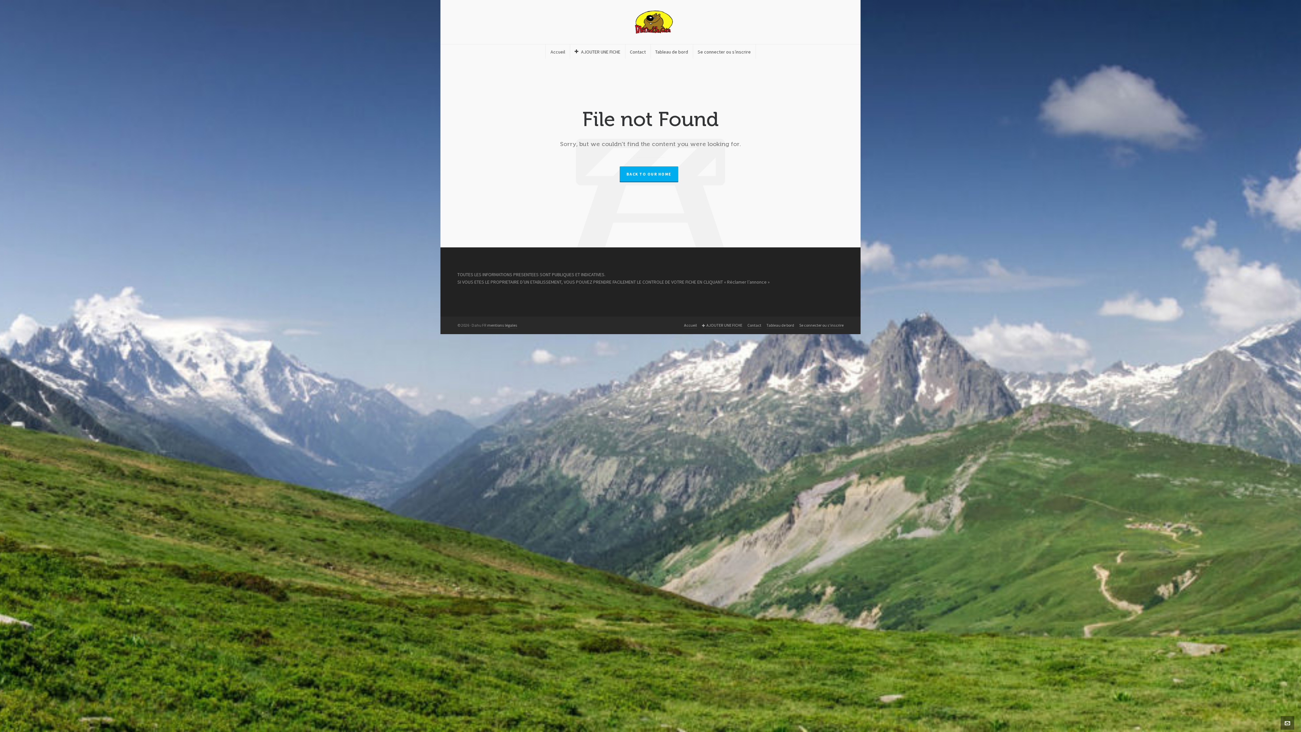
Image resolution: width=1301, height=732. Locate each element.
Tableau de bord (780, 325)
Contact (754, 325)
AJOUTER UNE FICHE (724, 325)
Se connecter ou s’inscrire (821, 325)
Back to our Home (649, 174)
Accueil (690, 325)
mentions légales (502, 325)
